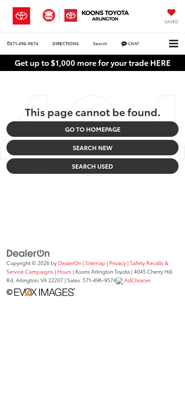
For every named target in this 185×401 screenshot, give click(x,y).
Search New (92, 147)
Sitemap (95, 262)
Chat (133, 43)
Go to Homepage (92, 129)
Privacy (117, 262)
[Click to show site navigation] (173, 44)
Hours (64, 271)
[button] (23, 43)
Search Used (92, 166)
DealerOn (69, 262)
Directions (65, 43)
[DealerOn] (28, 252)
